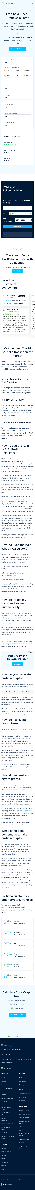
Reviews (3, 1081)
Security (21, 1085)
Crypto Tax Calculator (7, 1098)
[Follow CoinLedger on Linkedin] (6, 1054)
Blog (2, 1169)
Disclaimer (22, 1100)
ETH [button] (17, 70)
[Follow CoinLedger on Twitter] (9, 1054)
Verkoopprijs (9, 104)
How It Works (5, 1078)
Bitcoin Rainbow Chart (7, 1123)
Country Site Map (24, 1139)
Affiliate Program (24, 1117)
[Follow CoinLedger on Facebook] (2, 1054)
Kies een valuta (9, 60)
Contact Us (4, 1162)
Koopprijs (8, 95)
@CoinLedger (7, 300)
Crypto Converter (6, 1133)
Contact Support (8, 1184)
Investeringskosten (11, 113)
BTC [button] (8, 70)
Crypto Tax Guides (24, 1110)
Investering (8, 86)
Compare (4, 1165)
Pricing (3, 1085)
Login (21, 1130)
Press (3, 1158)
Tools (20, 1126)
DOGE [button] (8, 75)
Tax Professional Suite (7, 1088)
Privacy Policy (23, 1097)
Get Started (17, 271)
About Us (4, 1148)
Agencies (22, 1142)
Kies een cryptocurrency (12, 68)
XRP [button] (17, 75)
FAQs (20, 1078)
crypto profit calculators (24, 910)
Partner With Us (6, 1151)
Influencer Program (25, 1114)
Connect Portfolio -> (17, 49)
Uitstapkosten (9, 123)
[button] (32, 4)
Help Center (22, 1081)
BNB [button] (27, 70)
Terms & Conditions (25, 1093)
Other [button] (27, 75)
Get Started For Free (17, 1015)
